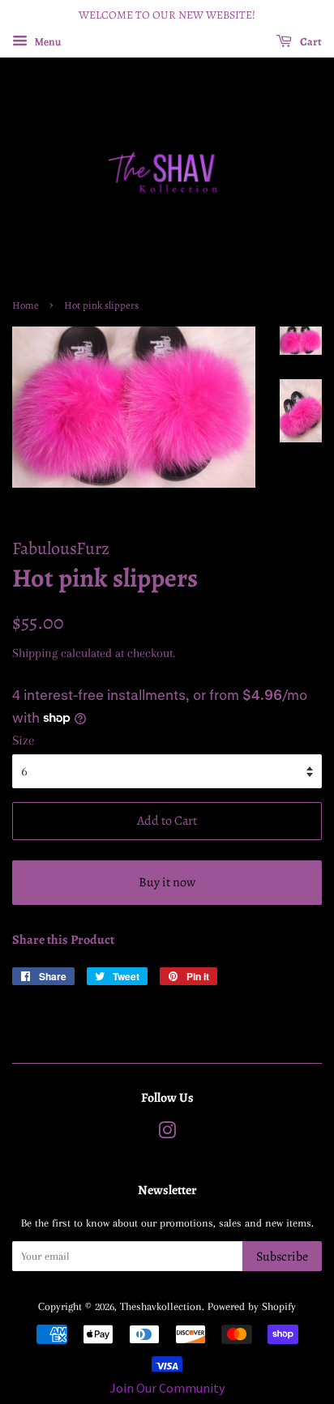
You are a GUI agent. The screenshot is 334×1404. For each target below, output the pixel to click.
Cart (310, 41)
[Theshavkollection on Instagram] (167, 1133)
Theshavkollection (161, 1305)
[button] (166, 1388)
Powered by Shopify (252, 1305)
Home (25, 305)
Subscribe (282, 1256)
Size (23, 740)
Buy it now (167, 882)
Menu (46, 42)
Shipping (35, 653)
